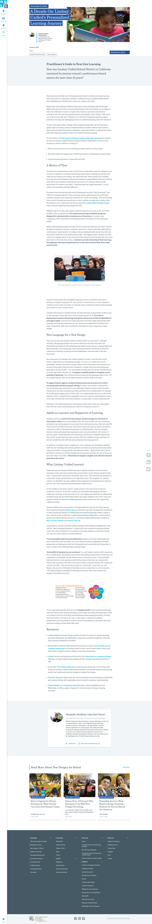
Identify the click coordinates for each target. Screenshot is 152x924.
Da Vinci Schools (57, 520)
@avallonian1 (72, 743)
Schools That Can (73, 520)
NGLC (49, 520)
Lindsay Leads (69, 510)
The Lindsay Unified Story (66, 667)
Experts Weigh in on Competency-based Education (67, 685)
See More (126, 767)
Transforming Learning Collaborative (84, 515)
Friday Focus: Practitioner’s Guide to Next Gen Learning (80, 138)
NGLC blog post (57, 677)
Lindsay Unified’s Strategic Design (60, 635)
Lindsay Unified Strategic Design (97, 203)
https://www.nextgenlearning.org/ (90, 743)
